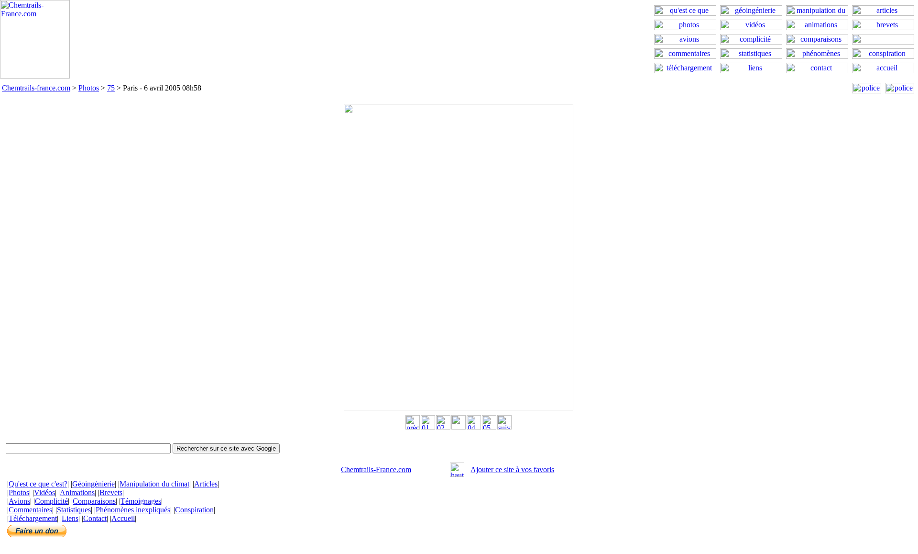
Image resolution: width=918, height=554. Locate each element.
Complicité (51, 501)
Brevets (110, 492)
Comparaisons (94, 501)
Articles (206, 484)
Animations (77, 492)
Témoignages (140, 501)
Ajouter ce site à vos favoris (512, 469)
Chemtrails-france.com (36, 88)
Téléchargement (33, 518)
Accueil (123, 518)
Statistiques (74, 510)
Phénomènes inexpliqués (133, 510)
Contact (95, 518)
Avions (19, 501)
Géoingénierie (93, 484)
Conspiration (194, 510)
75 (111, 88)
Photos (88, 88)
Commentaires (30, 510)
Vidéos (44, 492)
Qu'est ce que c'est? (38, 484)
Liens (70, 518)
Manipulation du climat (154, 484)
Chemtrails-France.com (376, 469)
